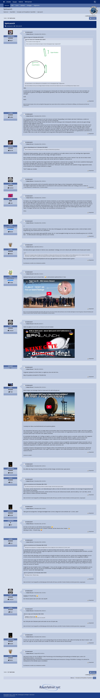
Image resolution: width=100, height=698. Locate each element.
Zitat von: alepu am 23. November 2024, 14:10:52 (34, 613)
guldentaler (11, 520)
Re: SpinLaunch (29, 32)
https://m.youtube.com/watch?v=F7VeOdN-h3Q (34, 375)
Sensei (10, 225)
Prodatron (10, 146)
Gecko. (11, 478)
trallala (11, 113)
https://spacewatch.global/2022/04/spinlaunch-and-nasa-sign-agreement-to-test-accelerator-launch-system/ (49, 258)
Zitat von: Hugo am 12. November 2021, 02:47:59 (33, 37)
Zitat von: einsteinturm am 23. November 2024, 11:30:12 (35, 484)
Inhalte (9, 2)
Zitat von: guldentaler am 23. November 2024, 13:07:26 (35, 572)
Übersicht (7, 5)
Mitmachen (28, 2)
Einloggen (29, 5)
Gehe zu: (72, 677)
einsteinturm (11, 468)
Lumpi (10, 249)
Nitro (11, 276)
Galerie (21, 2)
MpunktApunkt (10, 36)
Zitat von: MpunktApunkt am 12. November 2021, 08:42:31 (36, 147)
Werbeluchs (12, 696)
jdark (11, 387)
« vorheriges (88, 16)
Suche (17, 5)
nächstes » (93, 16)
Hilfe (12, 5)
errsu (11, 199)
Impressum (32, 694)
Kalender (23, 5)
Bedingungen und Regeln (23, 694)
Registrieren (36, 5)
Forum (15, 2)
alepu (11, 183)
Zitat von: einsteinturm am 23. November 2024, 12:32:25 (35, 545)
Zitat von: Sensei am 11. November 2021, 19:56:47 (35, 39)
